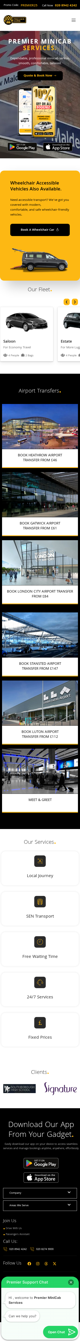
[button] (71, 1282)
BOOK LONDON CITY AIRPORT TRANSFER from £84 (40, 594)
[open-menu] (72, 20)
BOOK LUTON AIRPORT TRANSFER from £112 (40, 734)
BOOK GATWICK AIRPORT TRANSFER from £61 (40, 526)
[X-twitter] (54, 1263)
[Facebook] (29, 1263)
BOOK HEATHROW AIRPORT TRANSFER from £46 (40, 458)
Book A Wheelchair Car (38, 230)
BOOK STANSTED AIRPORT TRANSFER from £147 (40, 666)
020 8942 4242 (66, 5)
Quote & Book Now (38, 76)
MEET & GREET (40, 800)
